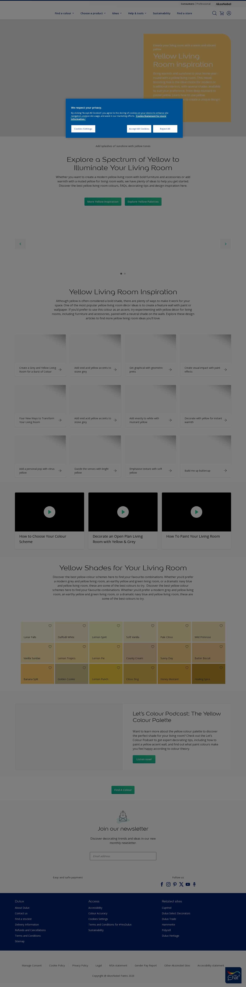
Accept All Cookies (139, 128)
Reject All (165, 128)
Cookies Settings (83, 128)
